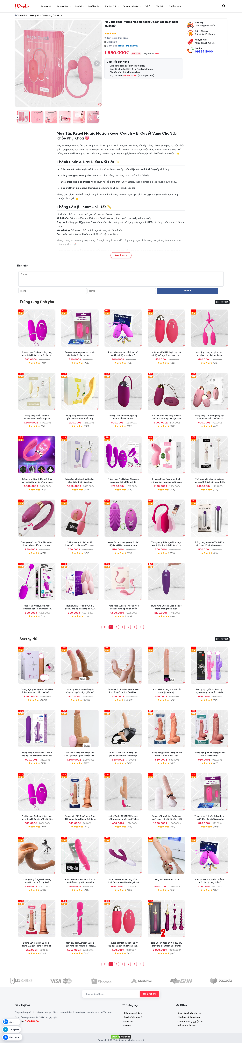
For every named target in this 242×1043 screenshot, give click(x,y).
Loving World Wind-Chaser (166, 879)
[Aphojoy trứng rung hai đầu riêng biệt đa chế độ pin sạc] (209, 328)
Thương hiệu (174, 6)
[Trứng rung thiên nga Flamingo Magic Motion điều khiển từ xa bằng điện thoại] (166, 518)
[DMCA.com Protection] (121, 1036)
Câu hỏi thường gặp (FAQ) (190, 1021)
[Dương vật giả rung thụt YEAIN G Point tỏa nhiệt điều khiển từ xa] (36, 665)
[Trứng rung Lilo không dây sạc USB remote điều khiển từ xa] (209, 391)
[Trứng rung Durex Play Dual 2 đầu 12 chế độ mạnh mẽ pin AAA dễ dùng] (79, 581)
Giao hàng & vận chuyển (189, 1013)
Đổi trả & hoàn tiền (187, 1025)
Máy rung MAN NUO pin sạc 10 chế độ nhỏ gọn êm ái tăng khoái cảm (166, 355)
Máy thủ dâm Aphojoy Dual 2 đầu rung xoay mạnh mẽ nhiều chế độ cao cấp (80, 946)
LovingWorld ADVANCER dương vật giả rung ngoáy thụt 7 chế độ (123, 819)
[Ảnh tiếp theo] (97, 63)
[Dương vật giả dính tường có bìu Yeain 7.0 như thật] (209, 728)
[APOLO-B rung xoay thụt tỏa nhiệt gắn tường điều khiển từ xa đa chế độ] (79, 728)
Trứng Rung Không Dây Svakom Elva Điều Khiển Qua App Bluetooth (80, 482)
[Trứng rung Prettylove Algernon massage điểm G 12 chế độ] (123, 454)
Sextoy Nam (63, 6)
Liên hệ (127, 1025)
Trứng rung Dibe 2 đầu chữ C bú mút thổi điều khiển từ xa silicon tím (37, 482)
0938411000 (204, 51)
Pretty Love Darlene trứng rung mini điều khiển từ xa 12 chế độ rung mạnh (37, 355)
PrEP (147, 6)
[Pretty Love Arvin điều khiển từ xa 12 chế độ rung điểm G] (123, 328)
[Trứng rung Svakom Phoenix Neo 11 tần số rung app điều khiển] (123, 581)
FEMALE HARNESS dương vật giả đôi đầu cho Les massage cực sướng (123, 755)
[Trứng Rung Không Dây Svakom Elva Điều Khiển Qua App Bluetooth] (79, 454)
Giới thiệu (128, 1021)
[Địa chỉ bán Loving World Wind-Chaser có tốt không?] (166, 855)
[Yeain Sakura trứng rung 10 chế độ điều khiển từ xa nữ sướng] (123, 518)
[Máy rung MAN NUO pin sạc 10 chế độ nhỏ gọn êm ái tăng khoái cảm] (166, 328)
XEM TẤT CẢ (222, 302)
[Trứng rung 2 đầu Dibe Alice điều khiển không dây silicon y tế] (36, 518)
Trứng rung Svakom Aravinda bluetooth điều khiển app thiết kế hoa (209, 482)
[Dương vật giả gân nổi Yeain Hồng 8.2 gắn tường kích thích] (36, 918)
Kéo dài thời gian (131, 6)
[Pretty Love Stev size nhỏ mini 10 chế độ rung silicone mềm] (79, 855)
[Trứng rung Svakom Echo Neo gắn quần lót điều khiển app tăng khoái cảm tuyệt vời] (79, 391)
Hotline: (28, 1021)
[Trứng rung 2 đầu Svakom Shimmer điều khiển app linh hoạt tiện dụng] (36, 391)
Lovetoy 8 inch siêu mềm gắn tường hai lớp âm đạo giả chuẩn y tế (80, 692)
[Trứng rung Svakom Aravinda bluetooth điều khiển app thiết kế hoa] (209, 454)
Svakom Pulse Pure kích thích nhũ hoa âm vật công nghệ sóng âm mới (166, 482)
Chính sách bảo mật (133, 1017)
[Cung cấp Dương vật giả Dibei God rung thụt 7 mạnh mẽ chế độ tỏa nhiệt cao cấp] (166, 791)
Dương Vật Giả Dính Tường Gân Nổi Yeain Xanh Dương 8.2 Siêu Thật (80, 819)
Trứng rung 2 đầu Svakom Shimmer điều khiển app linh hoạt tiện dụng (37, 418)
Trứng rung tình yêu (128, 45)
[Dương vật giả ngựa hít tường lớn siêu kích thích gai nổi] (36, 855)
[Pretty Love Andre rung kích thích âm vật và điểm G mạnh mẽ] (123, 855)
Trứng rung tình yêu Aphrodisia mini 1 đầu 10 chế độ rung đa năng (80, 355)
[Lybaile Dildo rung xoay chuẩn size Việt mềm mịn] (166, 665)
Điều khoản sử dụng (133, 1013)
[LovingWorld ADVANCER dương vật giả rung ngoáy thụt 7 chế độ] (123, 791)
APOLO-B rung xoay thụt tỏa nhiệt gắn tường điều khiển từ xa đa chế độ (80, 755)
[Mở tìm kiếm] (223, 6)
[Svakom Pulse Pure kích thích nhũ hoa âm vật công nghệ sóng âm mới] (166, 454)
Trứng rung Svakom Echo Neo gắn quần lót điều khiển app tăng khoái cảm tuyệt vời (80, 418)
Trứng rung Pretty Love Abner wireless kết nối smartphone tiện (36, 609)
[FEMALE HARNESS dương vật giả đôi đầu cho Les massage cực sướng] (123, 728)
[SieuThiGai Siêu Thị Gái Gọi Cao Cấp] (23, 6)
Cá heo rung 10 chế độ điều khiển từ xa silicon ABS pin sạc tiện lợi (80, 545)
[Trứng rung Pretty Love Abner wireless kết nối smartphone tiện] (36, 581)
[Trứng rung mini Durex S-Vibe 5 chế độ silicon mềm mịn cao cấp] (36, 728)
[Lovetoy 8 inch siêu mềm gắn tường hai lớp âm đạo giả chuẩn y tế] (79, 665)
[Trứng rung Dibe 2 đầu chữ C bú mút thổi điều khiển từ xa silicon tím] (36, 454)
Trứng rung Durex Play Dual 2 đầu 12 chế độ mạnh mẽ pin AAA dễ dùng (80, 609)
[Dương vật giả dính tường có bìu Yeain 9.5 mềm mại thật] (166, 728)
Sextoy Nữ (28, 638)
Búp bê (78, 6)
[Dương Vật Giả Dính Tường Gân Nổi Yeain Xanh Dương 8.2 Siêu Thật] (79, 791)
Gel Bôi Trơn (111, 6)
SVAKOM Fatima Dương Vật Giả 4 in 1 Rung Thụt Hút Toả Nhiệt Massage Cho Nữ (123, 692)
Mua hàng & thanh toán (189, 1017)
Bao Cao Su (93, 6)
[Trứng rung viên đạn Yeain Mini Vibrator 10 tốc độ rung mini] (209, 518)
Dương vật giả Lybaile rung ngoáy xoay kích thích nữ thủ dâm (209, 692)
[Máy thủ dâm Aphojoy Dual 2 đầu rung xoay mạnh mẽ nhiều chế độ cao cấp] (79, 918)
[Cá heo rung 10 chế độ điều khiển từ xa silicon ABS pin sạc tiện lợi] (79, 518)
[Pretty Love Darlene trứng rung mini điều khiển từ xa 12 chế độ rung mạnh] (36, 328)
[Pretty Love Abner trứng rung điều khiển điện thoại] (123, 391)
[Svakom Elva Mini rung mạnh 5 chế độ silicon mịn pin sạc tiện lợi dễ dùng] (166, 391)
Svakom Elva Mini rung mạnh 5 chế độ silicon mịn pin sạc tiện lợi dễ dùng (166, 418)
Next (99, 117)
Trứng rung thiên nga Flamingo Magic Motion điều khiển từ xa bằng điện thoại (166, 545)
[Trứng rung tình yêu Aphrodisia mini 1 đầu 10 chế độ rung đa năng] (79, 328)
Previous (17, 117)
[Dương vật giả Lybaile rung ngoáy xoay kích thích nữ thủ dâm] (209, 665)
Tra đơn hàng (150, 994)
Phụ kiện (160, 6)
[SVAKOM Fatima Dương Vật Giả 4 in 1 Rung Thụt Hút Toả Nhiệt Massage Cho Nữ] (123, 665)
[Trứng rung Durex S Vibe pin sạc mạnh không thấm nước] (166, 581)
